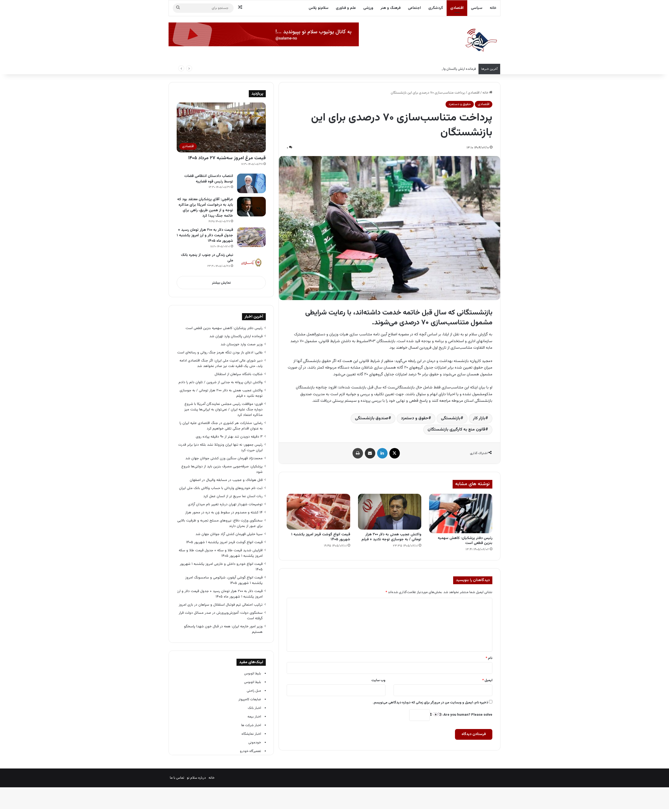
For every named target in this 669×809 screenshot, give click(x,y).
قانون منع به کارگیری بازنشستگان (456, 429)
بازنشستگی (450, 418)
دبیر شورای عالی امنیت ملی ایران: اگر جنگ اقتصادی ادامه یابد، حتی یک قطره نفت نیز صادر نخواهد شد (221, 363)
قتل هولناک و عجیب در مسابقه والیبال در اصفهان (226, 480)
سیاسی (476, 8)
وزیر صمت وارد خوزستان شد (242, 344)
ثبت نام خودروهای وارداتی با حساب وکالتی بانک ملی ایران (221, 488)
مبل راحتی (254, 690)
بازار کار (479, 418)
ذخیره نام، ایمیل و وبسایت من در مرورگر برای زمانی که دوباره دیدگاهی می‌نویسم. (430, 702)
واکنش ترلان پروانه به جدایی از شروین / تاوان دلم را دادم (220, 382)
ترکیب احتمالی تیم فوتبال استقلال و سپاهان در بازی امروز (221, 604)
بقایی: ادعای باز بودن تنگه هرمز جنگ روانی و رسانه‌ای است (220, 352)
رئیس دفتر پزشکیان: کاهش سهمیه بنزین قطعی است (465, 540)
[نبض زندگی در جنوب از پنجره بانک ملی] (251, 262)
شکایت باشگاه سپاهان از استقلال (239, 374)
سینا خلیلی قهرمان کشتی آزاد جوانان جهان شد (229, 534)
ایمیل (487, 680)
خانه (493, 8)
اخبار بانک (254, 708)
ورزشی (368, 8)
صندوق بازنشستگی (371, 418)
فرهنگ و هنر (390, 8)
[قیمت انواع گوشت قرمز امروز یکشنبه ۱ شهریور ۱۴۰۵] (318, 512)
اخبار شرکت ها (251, 725)
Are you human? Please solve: (467, 715)
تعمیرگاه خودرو (250, 751)
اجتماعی (414, 8)
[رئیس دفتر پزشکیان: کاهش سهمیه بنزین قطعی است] (460, 513)
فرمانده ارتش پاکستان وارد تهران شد (451, 69)
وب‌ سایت (378, 680)
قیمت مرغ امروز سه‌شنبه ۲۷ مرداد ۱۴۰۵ (227, 158)
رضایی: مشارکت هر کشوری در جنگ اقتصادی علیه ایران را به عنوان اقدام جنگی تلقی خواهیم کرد (221, 425)
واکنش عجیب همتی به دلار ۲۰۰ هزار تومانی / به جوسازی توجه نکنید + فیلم (391, 537)
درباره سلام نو (196, 778)
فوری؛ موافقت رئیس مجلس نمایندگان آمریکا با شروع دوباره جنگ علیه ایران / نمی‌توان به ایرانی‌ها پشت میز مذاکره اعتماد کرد (223, 409)
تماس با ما (177, 778)
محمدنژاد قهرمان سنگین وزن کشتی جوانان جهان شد (224, 458)
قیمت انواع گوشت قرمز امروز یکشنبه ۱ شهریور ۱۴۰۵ (320, 537)
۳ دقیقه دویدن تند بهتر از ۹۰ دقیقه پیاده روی (229, 436)
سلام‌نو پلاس (318, 8)
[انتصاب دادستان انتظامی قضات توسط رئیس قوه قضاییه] (251, 183)
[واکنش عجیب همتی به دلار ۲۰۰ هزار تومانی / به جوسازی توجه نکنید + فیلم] (389, 512)
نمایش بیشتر (221, 282)
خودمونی (254, 742)
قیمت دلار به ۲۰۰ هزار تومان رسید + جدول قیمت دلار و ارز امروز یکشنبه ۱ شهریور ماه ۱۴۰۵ (205, 235)
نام (489, 658)
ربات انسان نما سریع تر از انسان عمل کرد (233, 496)
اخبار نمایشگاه (251, 734)
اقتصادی (457, 8)
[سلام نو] (480, 40)
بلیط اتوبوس (252, 673)
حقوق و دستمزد (459, 104)
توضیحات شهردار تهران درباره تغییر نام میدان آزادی (225, 504)
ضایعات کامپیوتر (249, 699)
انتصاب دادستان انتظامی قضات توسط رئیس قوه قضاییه (208, 179)
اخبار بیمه (254, 716)
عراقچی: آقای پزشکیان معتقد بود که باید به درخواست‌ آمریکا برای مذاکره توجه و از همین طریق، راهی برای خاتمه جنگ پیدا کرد (205, 208)
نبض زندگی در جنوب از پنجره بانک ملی (207, 257)
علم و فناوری (346, 8)
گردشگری (435, 8)
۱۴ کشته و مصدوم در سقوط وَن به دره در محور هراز (224, 512)
